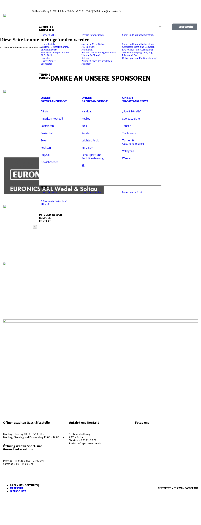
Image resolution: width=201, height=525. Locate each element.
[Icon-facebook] (195, 5)
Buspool (45, 218)
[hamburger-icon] (160, 26)
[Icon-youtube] (195, 14)
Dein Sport (46, 77)
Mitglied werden (50, 214)
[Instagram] (139, 434)
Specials (45, 187)
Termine (44, 74)
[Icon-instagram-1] (184, 5)
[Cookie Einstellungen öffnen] (23, 523)
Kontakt (45, 221)
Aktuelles (46, 27)
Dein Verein (46, 30)
